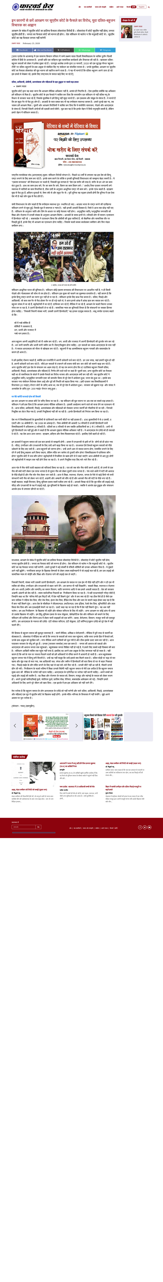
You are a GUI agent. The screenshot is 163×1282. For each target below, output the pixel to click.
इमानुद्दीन (62, 770)
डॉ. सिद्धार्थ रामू (16, 793)
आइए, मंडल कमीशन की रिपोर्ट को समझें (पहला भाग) (123, 763)
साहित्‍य (111, 7)
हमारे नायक (120, 7)
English (141, 7)
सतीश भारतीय (64, 790)
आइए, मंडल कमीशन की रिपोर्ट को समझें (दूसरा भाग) (29, 789)
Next (79, 726)
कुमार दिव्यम (109, 793)
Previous (13, 726)
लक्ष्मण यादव (16, 43)
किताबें (128, 7)
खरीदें (133, 7)
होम (80, 7)
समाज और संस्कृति (100, 7)
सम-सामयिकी (88, 7)
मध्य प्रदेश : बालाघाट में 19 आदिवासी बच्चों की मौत (77, 786)
